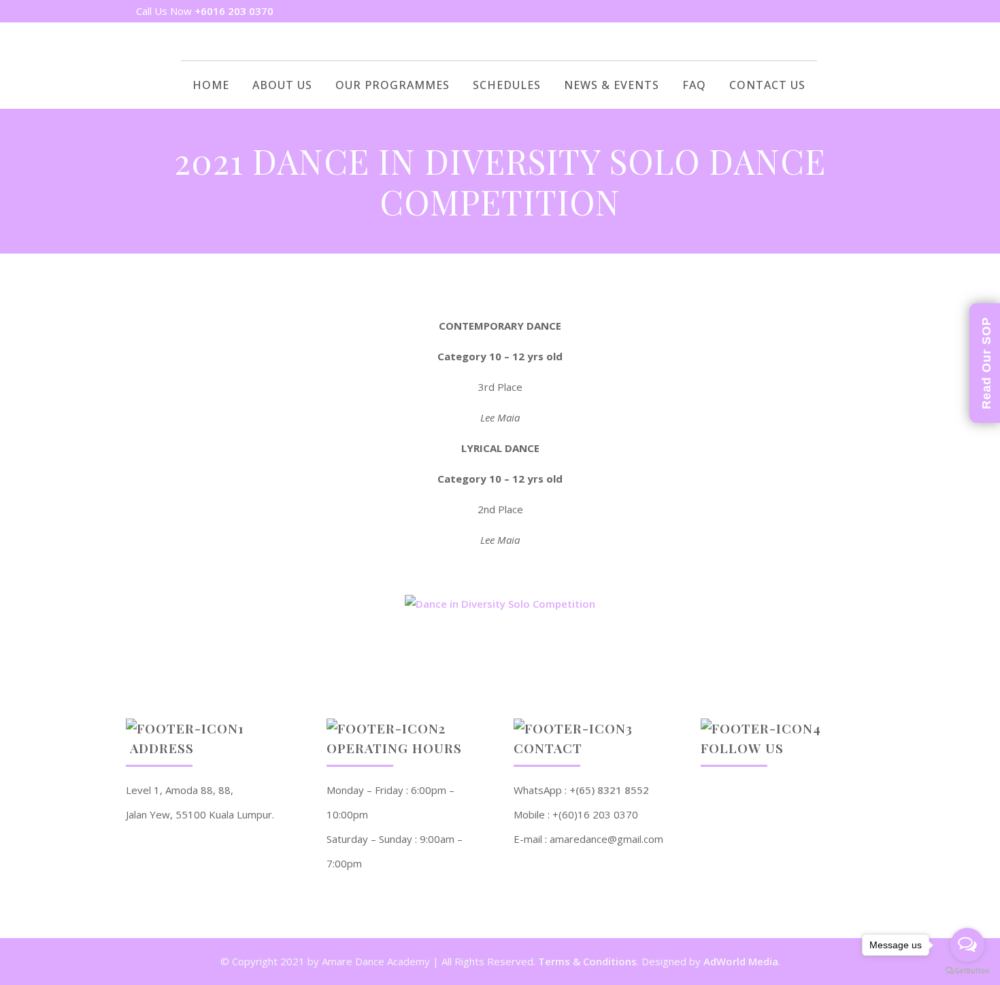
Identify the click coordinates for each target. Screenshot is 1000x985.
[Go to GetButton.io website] (967, 971)
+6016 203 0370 (234, 11)
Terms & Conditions (587, 961)
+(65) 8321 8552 (609, 790)
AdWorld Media (740, 961)
